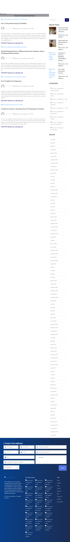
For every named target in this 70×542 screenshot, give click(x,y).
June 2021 (52, 270)
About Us (37, 3)
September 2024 (54, 170)
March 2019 (53, 344)
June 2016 (52, 398)
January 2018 (53, 351)
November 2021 (54, 253)
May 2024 (52, 183)
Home (31, 3)
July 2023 (52, 200)
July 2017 (52, 371)
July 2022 (52, 240)
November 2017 (54, 358)
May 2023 (52, 206)
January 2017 (53, 391)
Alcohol (58, 488)
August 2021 (53, 264)
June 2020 (52, 307)
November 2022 (54, 227)
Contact (51, 3)
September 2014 (54, 431)
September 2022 (54, 233)
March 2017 (53, 384)
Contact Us (59, 496)
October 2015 (53, 405)
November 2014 (54, 425)
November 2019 (54, 327)
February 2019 (53, 348)
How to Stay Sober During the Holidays (14, 23)
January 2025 (53, 156)
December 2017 (54, 354)
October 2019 (53, 331)
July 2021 (52, 267)
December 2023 (54, 190)
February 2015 (53, 421)
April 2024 (52, 186)
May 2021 (52, 274)
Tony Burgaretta (9, 28)
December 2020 (54, 287)
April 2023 (52, 210)
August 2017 (53, 368)
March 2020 (53, 317)
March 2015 (53, 418)
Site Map (59, 499)
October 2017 (53, 361)
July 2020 (52, 304)
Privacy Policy (60, 501)
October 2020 (53, 294)
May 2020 (52, 311)
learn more (4, 43)
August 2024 (53, 173)
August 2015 (53, 408)
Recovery (59, 491)
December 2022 (54, 223)
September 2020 (54, 297)
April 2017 (52, 381)
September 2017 (54, 364)
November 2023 (54, 193)
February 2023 (53, 217)
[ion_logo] (5, 3)
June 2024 (52, 180)
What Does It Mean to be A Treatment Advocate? (63, 29)
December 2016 (54, 395)
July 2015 (52, 411)
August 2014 (53, 435)
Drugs (66, 108)
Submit (63, 468)
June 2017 (52, 374)
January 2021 (53, 284)
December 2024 (54, 159)
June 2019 (52, 337)
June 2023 (52, 203)
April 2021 (52, 277)
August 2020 (53, 300)
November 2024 (54, 163)
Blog (66, 99)
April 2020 (52, 314)
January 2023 (53, 220)
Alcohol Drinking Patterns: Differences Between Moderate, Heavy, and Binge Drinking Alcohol (22, 52)
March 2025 (53, 149)
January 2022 (53, 247)
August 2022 (53, 237)
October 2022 (53, 230)
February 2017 (53, 388)
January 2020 (53, 321)
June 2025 (52, 139)
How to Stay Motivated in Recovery (61, 71)
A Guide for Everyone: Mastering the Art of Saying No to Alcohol (22, 109)
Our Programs (44, 3)
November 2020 (54, 290)
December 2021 (54, 250)
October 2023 (53, 196)
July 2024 (52, 176)
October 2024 (53, 166)
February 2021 (53, 280)
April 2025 (52, 146)
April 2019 (52, 341)
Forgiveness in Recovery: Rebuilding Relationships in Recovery (62, 56)
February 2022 (53, 243)
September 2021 (54, 260)
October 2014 (53, 428)
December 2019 (54, 324)
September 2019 (54, 334)
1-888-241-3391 (61, 3)
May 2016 (52, 401)
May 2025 (52, 143)
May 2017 (52, 378)
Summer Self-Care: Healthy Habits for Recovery (63, 42)
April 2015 (52, 415)
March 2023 (53, 213)
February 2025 (53, 153)
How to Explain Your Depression (11, 81)
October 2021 (53, 257)
